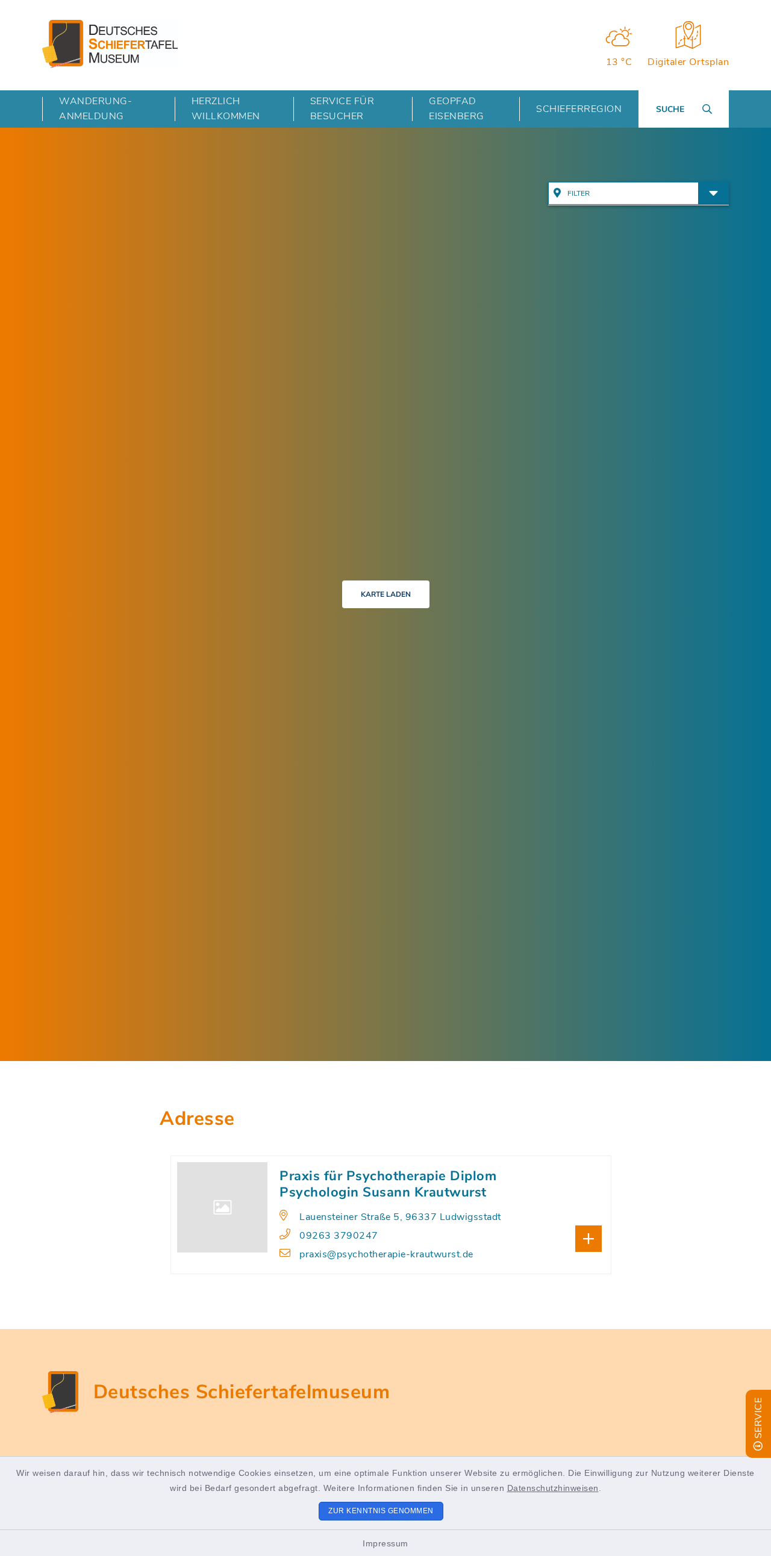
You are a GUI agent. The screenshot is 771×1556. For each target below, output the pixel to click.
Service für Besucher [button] (342, 109)
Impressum (385, 1543)
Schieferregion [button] (579, 109)
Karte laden (386, 594)
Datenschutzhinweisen (553, 1488)
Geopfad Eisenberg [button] (456, 109)
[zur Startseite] (110, 44)
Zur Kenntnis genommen (381, 1511)
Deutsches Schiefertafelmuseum (241, 1392)
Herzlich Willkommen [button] (226, 109)
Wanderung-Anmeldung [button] (95, 109)
